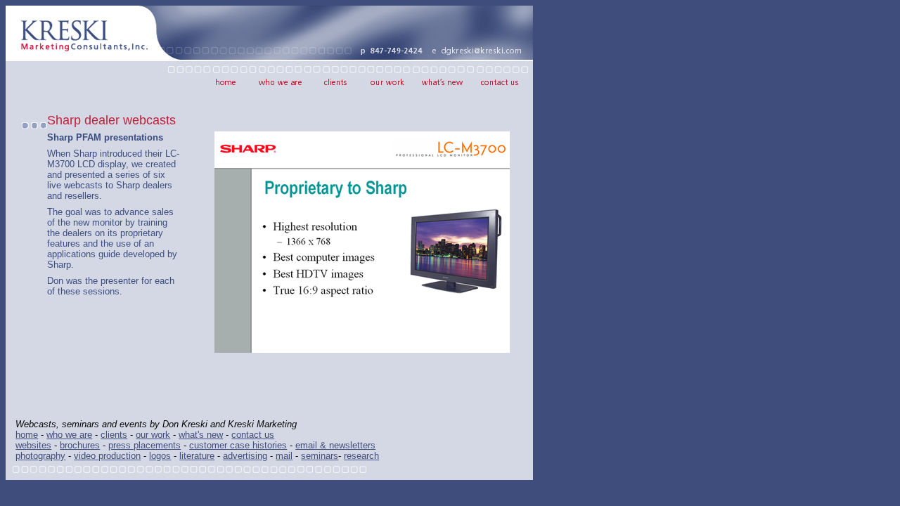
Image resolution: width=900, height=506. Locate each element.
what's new (201, 434)
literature (196, 455)
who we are (69, 434)
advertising (245, 455)
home (26, 434)
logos (160, 455)
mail (284, 455)
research (361, 455)
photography (40, 455)
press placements (144, 445)
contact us (252, 434)
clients (114, 434)
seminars (319, 455)
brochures (80, 445)
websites (33, 445)
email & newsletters (335, 445)
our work (153, 434)
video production (107, 455)
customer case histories (238, 445)
